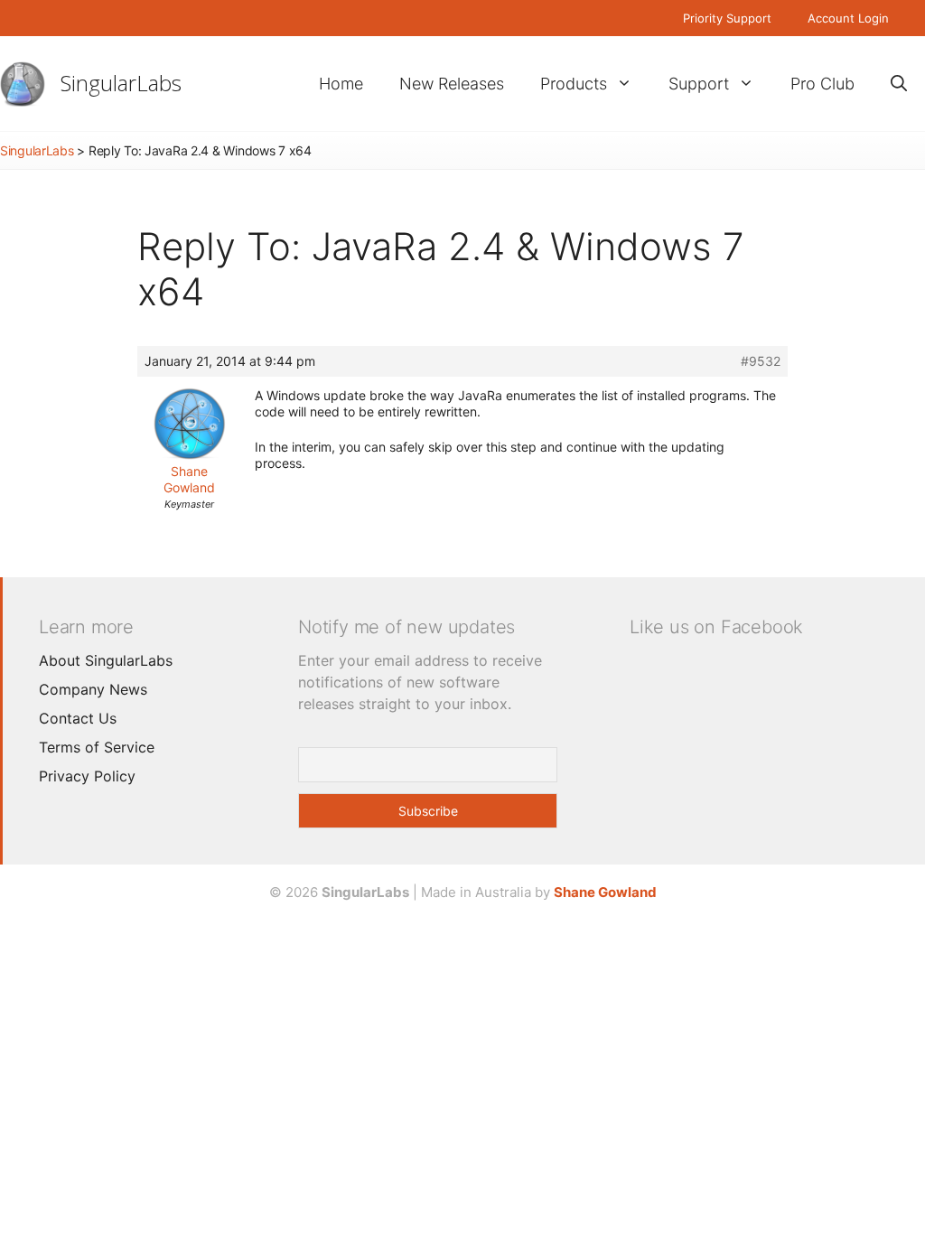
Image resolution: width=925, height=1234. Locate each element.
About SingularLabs (106, 660)
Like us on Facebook (716, 627)
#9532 (760, 361)
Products (573, 83)
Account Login (848, 18)
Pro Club (822, 83)
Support (698, 83)
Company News (93, 689)
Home (341, 83)
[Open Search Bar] (899, 83)
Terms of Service (96, 747)
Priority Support (727, 18)
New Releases (451, 83)
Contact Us (78, 718)
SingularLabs (121, 83)
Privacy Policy (87, 776)
